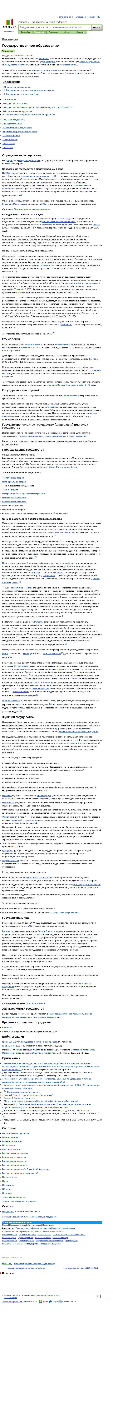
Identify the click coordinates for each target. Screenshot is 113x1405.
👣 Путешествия (10, 1297)
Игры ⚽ (80, 32)
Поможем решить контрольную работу (34, 1263)
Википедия (25, 32)
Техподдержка (40, 1295)
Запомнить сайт (66, 17)
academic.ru (9, 31)
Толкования (39, 32)
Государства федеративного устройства (26, 1268)
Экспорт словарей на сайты (12, 1302)
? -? (50, 1066)
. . (20, 289)
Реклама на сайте (53, 1295)
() (23, 494)
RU (98, 17)
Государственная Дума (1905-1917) (80, 1268)
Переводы (53, 32)
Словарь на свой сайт (85, 17)
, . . (8, 1042)
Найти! (96, 27)
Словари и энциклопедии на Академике (42, 22)
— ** (28, 1095)
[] (21, 195)
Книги (66, 32)
